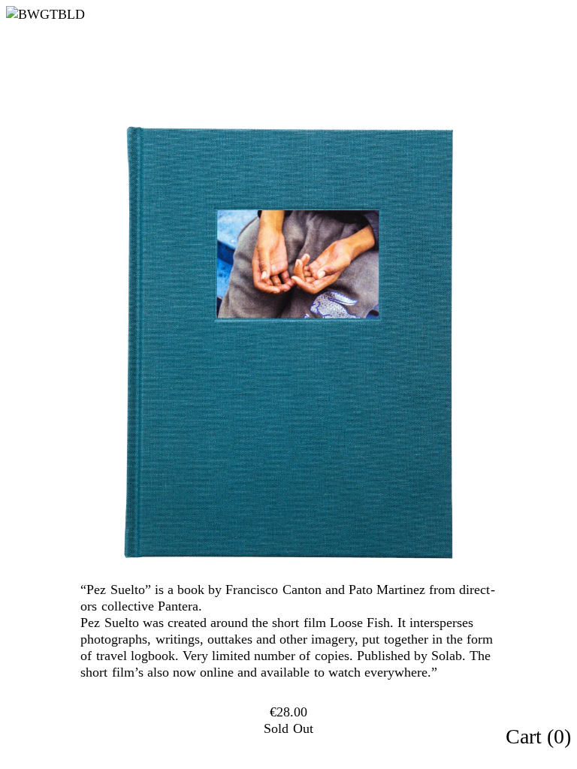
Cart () (538, 736)
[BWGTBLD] (82, 14)
